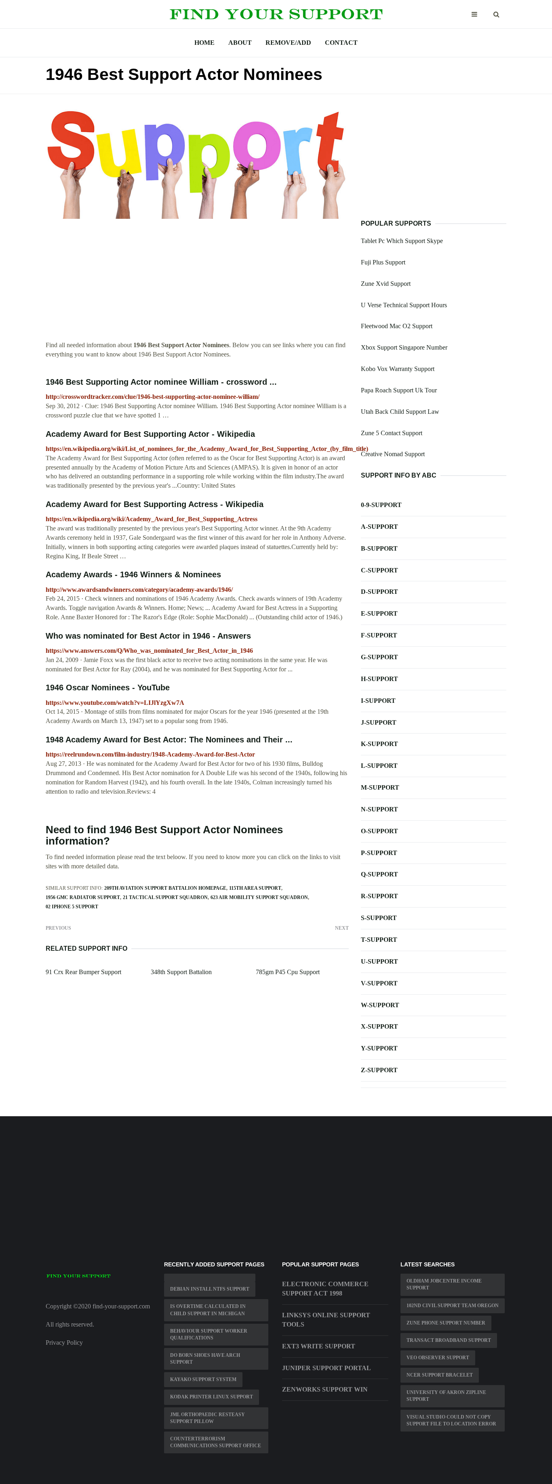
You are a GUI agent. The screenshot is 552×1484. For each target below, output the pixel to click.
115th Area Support (255, 888)
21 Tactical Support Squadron (165, 897)
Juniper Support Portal (326, 1368)
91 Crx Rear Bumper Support (83, 971)
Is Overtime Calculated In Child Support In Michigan (208, 1310)
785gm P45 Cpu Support (288, 971)
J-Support (378, 722)
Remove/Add (288, 42)
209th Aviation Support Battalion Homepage (165, 888)
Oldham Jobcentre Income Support (444, 1284)
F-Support (379, 635)
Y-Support (379, 1048)
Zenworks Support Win (325, 1389)
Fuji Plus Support (383, 262)
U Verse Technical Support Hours (404, 305)
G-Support (379, 657)
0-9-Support (381, 504)
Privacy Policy (64, 1342)
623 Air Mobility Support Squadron (259, 897)
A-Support (379, 526)
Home (204, 42)
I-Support (378, 700)
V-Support (379, 983)
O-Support (379, 831)
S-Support (379, 917)
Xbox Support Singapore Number (404, 347)
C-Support (379, 570)
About (240, 42)
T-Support (379, 939)
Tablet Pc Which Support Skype (402, 240)
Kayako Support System (203, 1379)
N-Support (379, 809)
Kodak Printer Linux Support (211, 1397)
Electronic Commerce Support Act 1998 (325, 1289)
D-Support (379, 591)
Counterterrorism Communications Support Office (215, 1442)
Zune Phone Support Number (446, 1323)
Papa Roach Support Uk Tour (399, 390)
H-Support (379, 678)
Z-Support (379, 1070)
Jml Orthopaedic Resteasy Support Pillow (207, 1418)
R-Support (379, 896)
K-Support (379, 743)
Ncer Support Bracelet (440, 1375)
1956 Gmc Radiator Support (83, 897)
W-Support (380, 1005)
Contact (341, 42)
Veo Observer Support (438, 1357)
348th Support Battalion (181, 971)
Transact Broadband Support (449, 1340)
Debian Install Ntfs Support (209, 1289)
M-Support (380, 787)
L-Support (379, 765)
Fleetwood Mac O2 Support (396, 326)
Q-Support (379, 874)
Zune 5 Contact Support (391, 433)
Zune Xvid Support (386, 283)
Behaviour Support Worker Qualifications (208, 1334)
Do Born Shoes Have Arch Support (205, 1358)
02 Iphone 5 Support (72, 907)
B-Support (379, 548)
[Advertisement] (197, 284)
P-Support (379, 852)
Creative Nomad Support (393, 454)
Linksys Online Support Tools (326, 1320)
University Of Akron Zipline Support (446, 1396)
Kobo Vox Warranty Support (397, 368)
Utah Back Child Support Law (400, 411)
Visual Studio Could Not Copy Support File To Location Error (451, 1420)
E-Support (379, 613)
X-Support (379, 1026)
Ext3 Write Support (318, 1346)
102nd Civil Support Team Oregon (453, 1305)
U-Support (379, 961)
